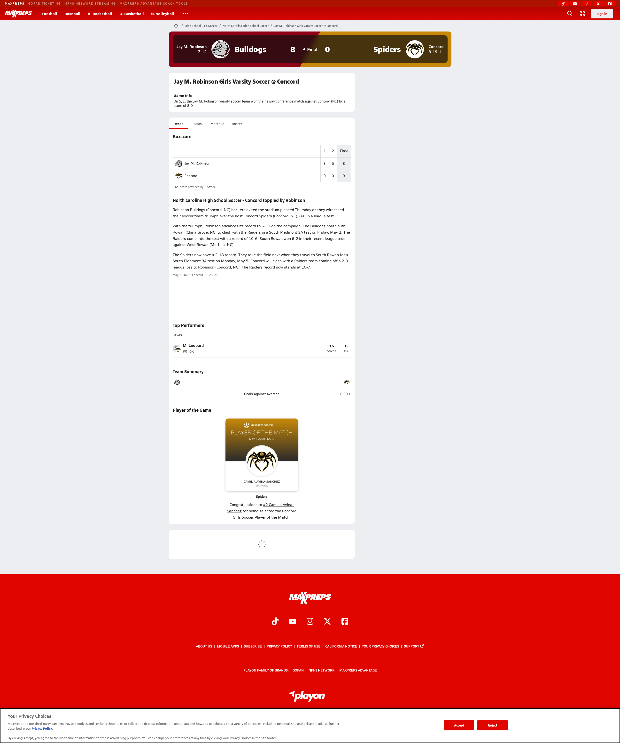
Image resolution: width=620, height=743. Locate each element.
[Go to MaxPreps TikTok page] (275, 622)
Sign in (602, 13)
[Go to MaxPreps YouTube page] (292, 622)
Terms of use (308, 646)
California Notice (341, 646)
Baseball (72, 13)
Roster (237, 123)
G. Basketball (131, 13)
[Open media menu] (582, 13)
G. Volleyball (162, 13)
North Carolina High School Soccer (246, 26)
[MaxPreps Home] (18, 13)
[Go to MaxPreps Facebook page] (345, 622)
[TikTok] (563, 3)
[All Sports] (185, 13)
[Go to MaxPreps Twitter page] (327, 622)
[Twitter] (598, 3)
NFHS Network (321, 670)
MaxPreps (14, 3)
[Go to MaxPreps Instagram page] (310, 622)
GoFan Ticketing (44, 3)
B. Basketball (100, 13)
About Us (204, 646)
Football (49, 13)
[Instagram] (586, 3)
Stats (198, 123)
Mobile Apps (228, 646)
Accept (459, 725)
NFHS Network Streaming (90, 3)
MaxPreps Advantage (358, 670)
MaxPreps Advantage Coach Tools (154, 3)
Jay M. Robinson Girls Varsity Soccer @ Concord (306, 26)
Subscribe (253, 646)
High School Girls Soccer (201, 26)
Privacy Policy (279, 646)
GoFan (298, 670)
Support (411, 646)
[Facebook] (609, 3)
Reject (492, 725)
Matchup (217, 123)
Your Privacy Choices (380, 646)
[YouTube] (575, 3)
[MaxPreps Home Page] (176, 26)
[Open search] (570, 13)
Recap (178, 123)
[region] (310, 725)
